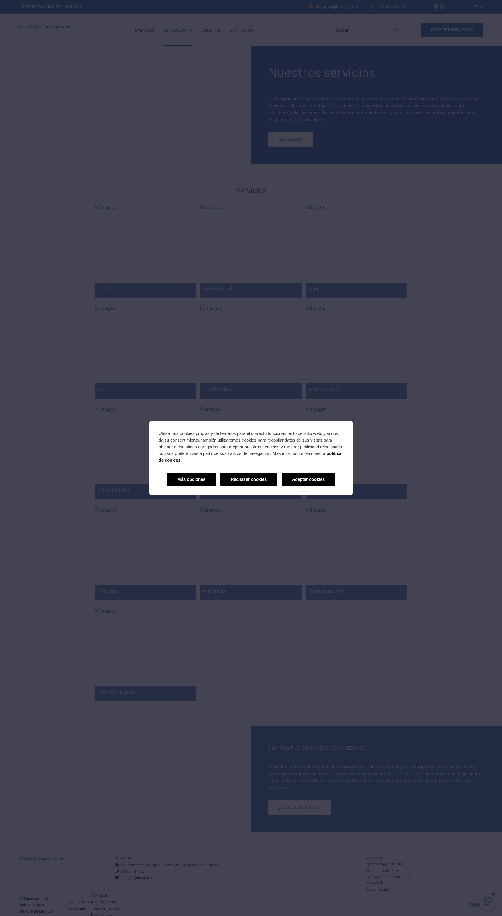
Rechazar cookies (249, 479)
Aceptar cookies (308, 479)
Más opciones (191, 479)
